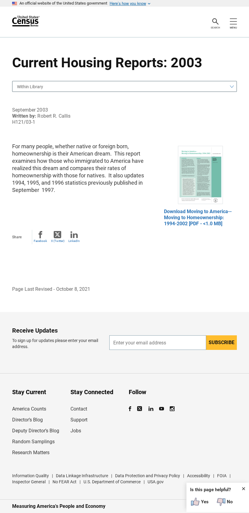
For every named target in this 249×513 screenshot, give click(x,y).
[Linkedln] (150, 409)
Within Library (30, 86)
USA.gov (156, 481)
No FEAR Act (65, 481)
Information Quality (30, 475)
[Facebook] (132, 409)
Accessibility (198, 475)
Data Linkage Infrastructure (82, 475)
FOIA (222, 475)
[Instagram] (172, 409)
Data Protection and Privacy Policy (147, 475)
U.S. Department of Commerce (112, 481)
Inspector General (29, 481)
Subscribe (221, 342)
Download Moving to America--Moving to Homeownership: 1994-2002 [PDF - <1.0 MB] (198, 217)
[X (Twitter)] (140, 409)
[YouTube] (161, 409)
